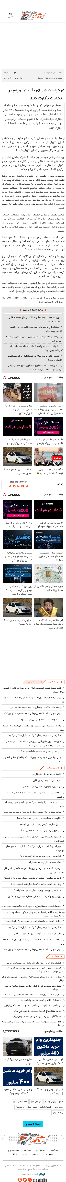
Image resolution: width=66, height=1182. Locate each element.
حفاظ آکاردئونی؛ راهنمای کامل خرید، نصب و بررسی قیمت (35, 1016)
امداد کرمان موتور (20, 1101)
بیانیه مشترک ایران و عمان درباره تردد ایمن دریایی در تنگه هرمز (32, 812)
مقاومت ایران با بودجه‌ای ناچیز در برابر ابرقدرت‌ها (39, 818)
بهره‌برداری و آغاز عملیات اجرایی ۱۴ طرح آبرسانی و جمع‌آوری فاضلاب (36, 899)
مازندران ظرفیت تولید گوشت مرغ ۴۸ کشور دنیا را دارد (37, 933)
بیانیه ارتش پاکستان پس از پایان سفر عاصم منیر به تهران (35, 707)
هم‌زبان (27, 1150)
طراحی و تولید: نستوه (30, 1174)
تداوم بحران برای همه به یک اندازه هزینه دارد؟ (40, 856)
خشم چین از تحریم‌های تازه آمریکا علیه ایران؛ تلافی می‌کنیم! (34, 735)
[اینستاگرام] (30, 1180)
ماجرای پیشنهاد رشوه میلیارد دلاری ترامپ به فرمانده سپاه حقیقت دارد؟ (33, 728)
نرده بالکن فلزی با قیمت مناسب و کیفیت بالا (41, 1000)
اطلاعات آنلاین (33, 15)
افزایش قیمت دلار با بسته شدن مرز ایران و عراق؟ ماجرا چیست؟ (32, 921)
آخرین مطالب (53, 767)
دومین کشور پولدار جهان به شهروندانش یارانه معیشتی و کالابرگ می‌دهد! (35, 358)
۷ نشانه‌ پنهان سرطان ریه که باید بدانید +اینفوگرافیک (37, 890)
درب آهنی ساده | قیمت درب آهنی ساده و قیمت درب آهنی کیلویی (32, 1005)
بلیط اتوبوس (57, 1112)
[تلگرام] (20, 1180)
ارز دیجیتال (20, 1107)
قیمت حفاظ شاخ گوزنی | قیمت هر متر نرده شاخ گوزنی (37, 1011)
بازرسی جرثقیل (50, 1101)
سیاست (47, 72)
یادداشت (50, 1155)
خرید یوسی (58, 1107)
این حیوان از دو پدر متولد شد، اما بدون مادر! (41, 751)
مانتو (61, 1101)
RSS (15, 1155)
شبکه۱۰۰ (54, 1150)
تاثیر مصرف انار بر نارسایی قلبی (47, 780)
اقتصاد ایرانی (45, 1107)
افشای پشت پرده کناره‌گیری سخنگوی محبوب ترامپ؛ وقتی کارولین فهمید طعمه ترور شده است (35, 368)
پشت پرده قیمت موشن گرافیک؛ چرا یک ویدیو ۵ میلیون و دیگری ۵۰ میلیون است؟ (34, 987)
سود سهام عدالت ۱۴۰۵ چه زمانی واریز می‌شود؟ (40, 719)
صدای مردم (13, 1150)
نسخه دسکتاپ (33, 1124)
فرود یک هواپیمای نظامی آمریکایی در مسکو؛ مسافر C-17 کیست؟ (32, 878)
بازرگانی (55, 956)
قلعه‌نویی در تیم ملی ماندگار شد (46, 774)
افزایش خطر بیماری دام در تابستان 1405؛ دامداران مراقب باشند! (32, 994)
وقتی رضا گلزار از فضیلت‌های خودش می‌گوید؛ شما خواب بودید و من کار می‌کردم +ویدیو (34, 913)
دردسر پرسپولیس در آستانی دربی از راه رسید (41, 786)
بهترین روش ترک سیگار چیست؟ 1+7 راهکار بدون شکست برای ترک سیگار (33, 978)
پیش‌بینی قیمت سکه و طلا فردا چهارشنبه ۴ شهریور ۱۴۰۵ (36, 884)
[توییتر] (25, 1180)
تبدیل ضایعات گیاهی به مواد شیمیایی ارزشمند (40, 824)
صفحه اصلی (57, 72)
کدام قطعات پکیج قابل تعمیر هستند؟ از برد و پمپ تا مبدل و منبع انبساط (33, 1023)
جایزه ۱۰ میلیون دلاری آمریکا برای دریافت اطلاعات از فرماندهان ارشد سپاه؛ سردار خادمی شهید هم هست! (35, 744)
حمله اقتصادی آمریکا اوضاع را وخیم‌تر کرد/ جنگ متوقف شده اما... (31, 906)
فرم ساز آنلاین (35, 1101)
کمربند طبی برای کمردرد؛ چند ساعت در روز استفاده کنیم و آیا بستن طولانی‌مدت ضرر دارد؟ (35, 969)
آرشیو (24, 1155)
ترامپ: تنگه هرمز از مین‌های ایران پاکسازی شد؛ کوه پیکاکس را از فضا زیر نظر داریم (34, 870)
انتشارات (36, 1155)
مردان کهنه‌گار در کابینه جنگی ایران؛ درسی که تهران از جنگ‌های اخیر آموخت (33, 339)
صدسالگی (40, 1150)
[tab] (55, 682)
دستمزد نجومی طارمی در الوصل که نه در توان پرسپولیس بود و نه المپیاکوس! (33, 839)
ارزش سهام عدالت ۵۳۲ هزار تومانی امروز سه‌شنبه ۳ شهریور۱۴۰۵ (32, 713)
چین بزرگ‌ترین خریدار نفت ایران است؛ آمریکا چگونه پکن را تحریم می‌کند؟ (33, 759)
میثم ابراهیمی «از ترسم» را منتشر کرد (44, 862)
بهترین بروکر (32, 1107)
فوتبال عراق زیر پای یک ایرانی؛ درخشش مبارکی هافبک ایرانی (34, 963)
